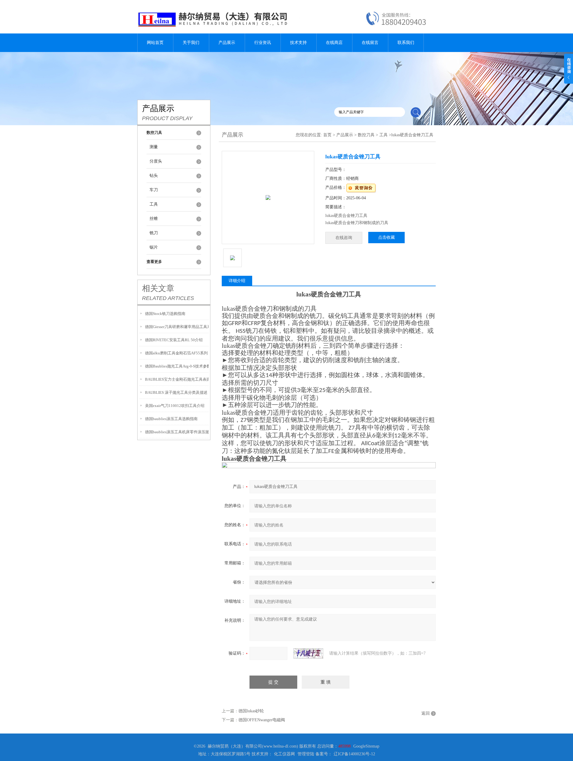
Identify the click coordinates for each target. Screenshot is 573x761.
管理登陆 (306, 754)
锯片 (154, 247)
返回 (425, 713)
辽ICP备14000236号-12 (354, 754)
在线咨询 (343, 237)
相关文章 (158, 288)
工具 (154, 204)
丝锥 (154, 218)
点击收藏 (386, 237)
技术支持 (298, 42)
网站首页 (155, 42)
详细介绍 (237, 280)
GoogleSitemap (366, 746)
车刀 (154, 190)
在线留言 (370, 42)
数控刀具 (366, 135)
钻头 (154, 175)
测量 (154, 147)
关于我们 (191, 42)
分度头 (156, 161)
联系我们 (406, 42)
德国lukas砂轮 (251, 711)
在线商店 (334, 42)
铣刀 (154, 233)
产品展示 (226, 42)
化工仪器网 (284, 754)
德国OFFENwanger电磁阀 (261, 720)
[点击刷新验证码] (308, 653)
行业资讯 (262, 42)
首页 (327, 135)
